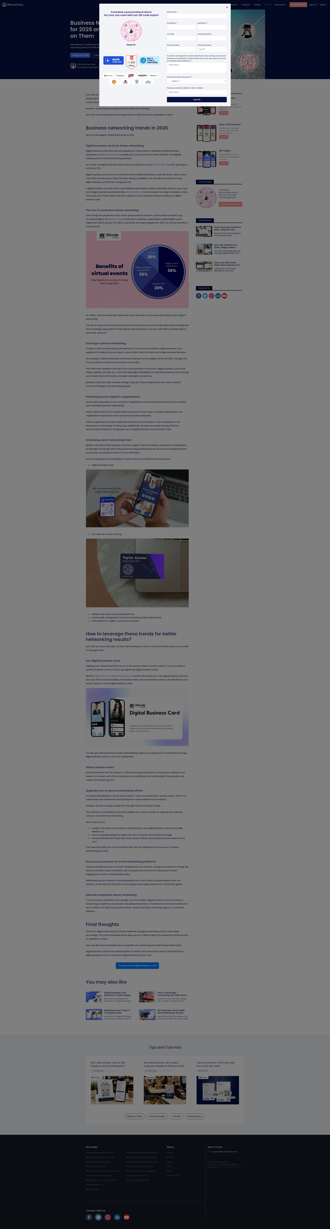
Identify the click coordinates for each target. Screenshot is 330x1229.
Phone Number (173, 45)
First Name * (172, 23)
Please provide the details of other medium (185, 88)
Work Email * (172, 12)
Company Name (204, 34)
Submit (196, 99)
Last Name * (202, 23)
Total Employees (204, 45)
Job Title (170, 34)
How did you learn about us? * (179, 77)
